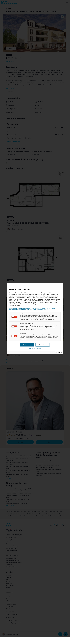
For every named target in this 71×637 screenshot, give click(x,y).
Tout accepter (27, 345)
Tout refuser (42, 345)
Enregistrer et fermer (35, 348)
